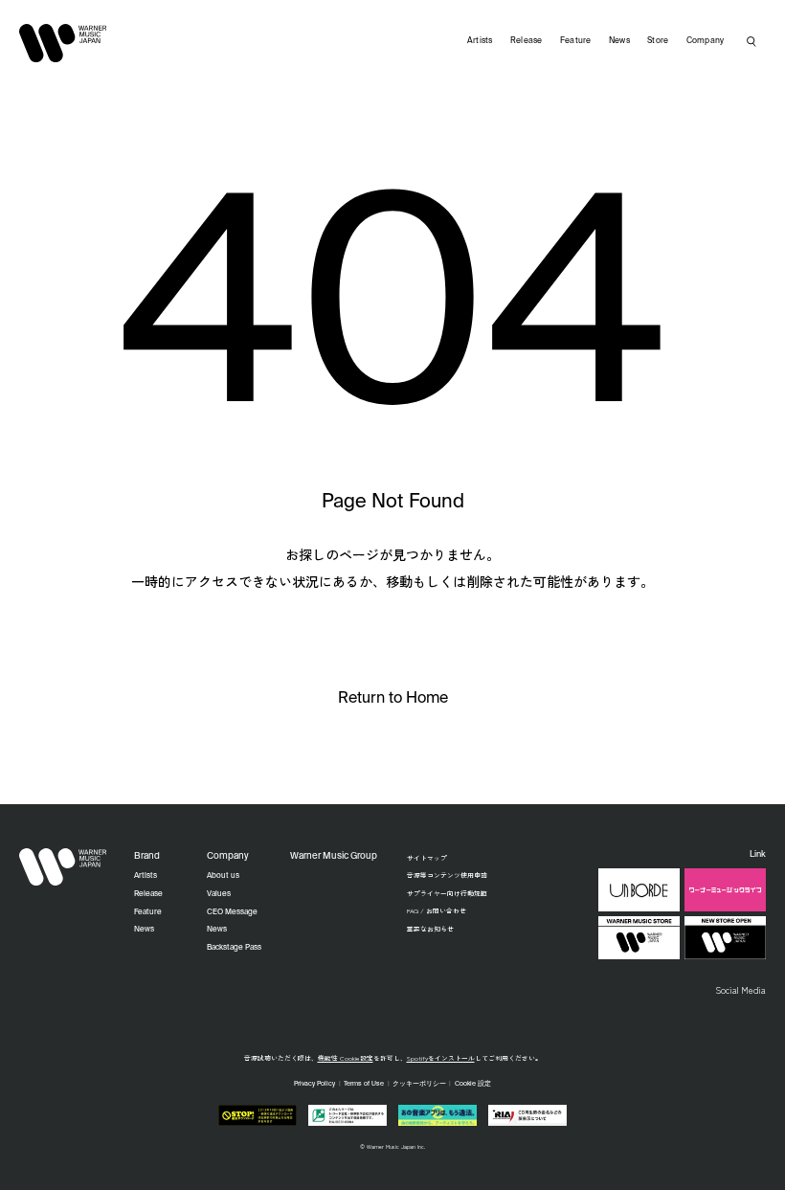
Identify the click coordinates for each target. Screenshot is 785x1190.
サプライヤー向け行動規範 (447, 893)
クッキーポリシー (419, 1084)
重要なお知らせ (430, 928)
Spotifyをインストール (441, 1058)
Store (657, 40)
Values (219, 894)
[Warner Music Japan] (63, 867)
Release (526, 40)
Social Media (740, 990)
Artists (480, 40)
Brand (147, 856)
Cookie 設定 (473, 1084)
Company (705, 40)
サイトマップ (427, 858)
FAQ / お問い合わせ (436, 910)
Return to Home (393, 699)
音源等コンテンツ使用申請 (447, 875)
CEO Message (232, 912)
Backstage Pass (234, 948)
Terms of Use (364, 1084)
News (619, 40)
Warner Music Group (333, 856)
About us (223, 876)
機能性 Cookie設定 (345, 1058)
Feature (576, 40)
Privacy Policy (314, 1084)
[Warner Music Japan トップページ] (63, 43)
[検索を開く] (751, 41)
